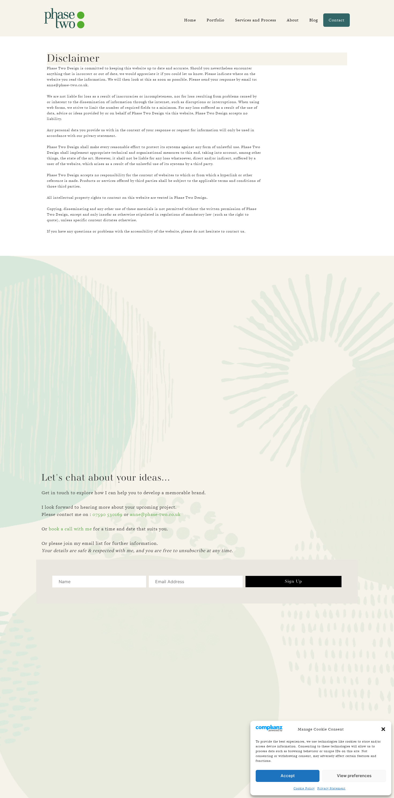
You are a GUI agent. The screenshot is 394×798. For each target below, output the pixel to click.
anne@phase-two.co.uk (155, 514)
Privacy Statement (331, 788)
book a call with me (70, 529)
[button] (383, 729)
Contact (336, 20)
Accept (288, 775)
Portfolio (215, 20)
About (293, 20)
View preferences (354, 775)
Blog (313, 20)
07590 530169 (107, 514)
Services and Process (255, 20)
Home (190, 20)
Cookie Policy (304, 788)
